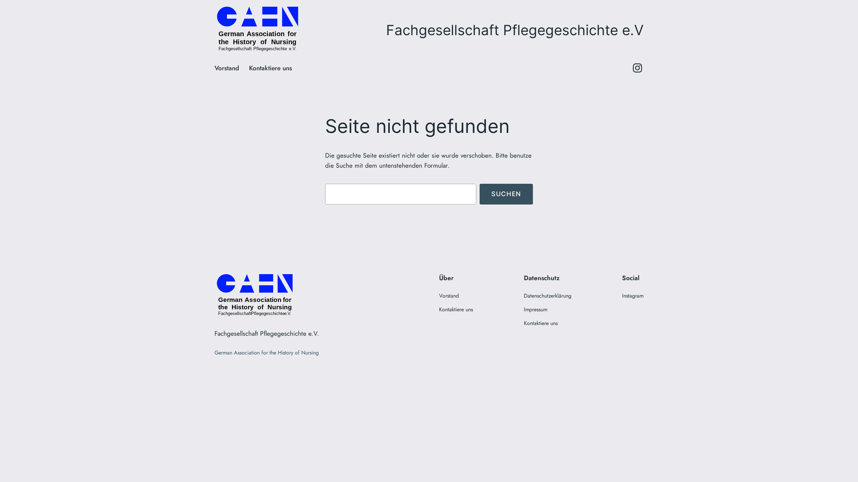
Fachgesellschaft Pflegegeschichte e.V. (266, 333)
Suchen (506, 194)
